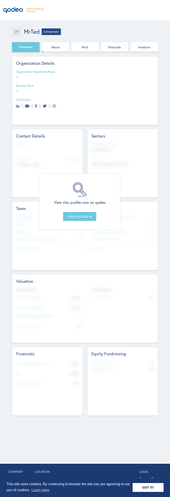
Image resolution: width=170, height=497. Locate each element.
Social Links (23, 99)
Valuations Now (26, 290)
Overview (25, 47)
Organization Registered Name (35, 71)
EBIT (19, 373)
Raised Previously (102, 362)
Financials (114, 47)
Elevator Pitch (25, 85)
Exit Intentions (101, 290)
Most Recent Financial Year (33, 363)
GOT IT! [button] (148, 487)
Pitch (85, 47)
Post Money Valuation (30, 307)
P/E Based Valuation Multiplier (35, 316)
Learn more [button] (40, 490)
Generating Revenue (29, 383)
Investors (144, 47)
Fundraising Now (101, 369)
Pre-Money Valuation (29, 298)
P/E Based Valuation (29, 325)
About (55, 47)
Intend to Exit (101, 298)
